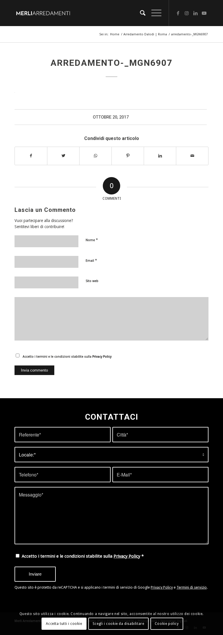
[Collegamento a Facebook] (178, 13)
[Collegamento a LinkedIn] (195, 13)
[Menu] (153, 13)
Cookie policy (167, 624)
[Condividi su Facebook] (31, 156)
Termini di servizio (192, 587)
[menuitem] (139, 13)
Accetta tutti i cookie (64, 624)
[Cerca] (139, 13)
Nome (92, 240)
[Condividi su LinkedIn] (160, 156)
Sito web (92, 281)
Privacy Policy (102, 357)
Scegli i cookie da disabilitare (118, 624)
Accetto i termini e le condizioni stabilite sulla (67, 357)
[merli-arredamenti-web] (43, 13)
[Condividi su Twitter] (63, 156)
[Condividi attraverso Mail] (192, 156)
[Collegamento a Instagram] (186, 13)
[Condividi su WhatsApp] (96, 156)
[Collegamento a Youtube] (204, 13)
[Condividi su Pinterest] (128, 156)
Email (91, 260)
